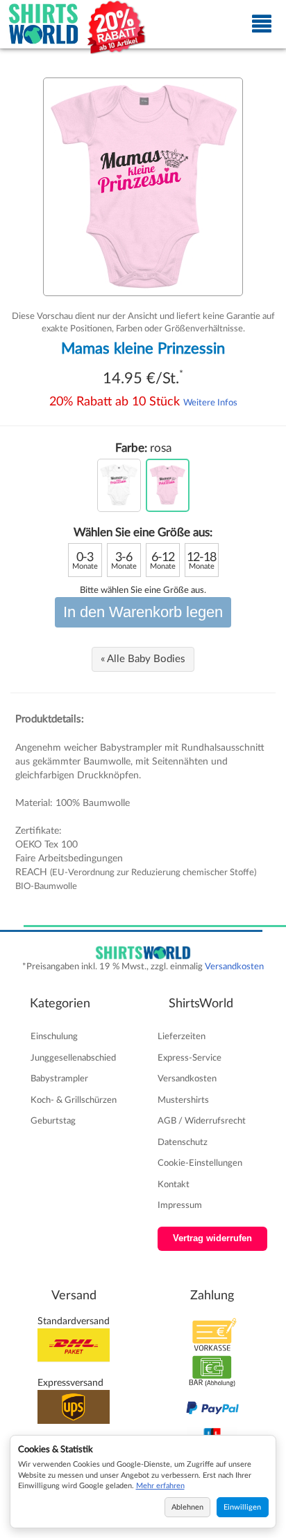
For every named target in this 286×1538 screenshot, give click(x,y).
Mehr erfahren (160, 1486)
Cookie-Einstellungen (200, 1163)
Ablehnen (187, 1507)
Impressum (180, 1205)
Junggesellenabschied (73, 1058)
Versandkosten (234, 966)
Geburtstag (53, 1121)
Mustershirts (183, 1100)
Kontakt (174, 1184)
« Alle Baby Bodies (143, 659)
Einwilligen (242, 1507)
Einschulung (54, 1036)
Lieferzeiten (181, 1036)
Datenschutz (183, 1142)
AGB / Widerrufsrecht (202, 1121)
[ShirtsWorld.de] (43, 24)
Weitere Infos (210, 403)
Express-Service (189, 1058)
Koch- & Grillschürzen (74, 1100)
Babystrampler (59, 1078)
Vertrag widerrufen (212, 1238)
